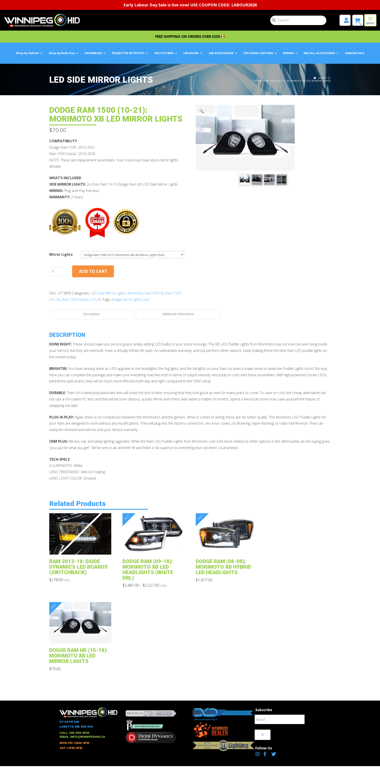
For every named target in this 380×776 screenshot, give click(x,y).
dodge (116, 299)
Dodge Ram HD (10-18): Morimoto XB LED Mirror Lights (78, 655)
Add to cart (93, 271)
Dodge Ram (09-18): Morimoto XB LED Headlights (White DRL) (147, 569)
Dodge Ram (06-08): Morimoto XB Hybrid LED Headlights (223, 566)
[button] (370, 20)
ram (146, 299)
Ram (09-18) (154, 293)
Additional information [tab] (178, 314)
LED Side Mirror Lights (108, 293)
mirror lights (132, 299)
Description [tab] (91, 314)
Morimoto (135, 293)
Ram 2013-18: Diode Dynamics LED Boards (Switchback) (78, 566)
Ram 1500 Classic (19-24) (82, 299)
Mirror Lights (61, 254)
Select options (81, 548)
